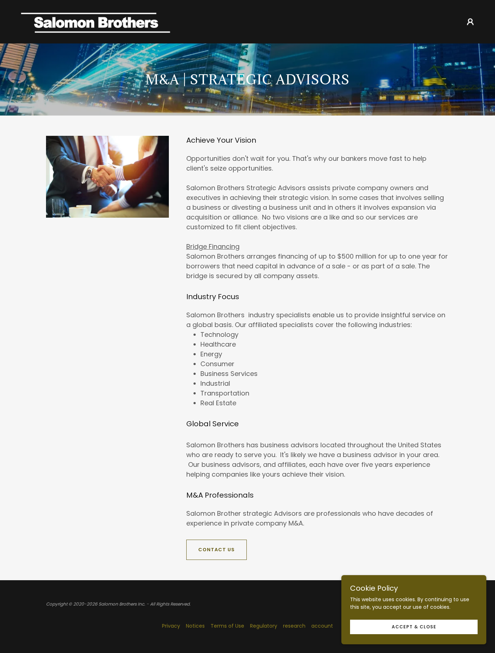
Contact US (216, 549)
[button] (470, 21)
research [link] (294, 625)
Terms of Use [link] (227, 625)
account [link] (322, 625)
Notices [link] (195, 625)
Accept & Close (414, 627)
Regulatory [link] (263, 625)
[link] (95, 21)
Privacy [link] (171, 625)
